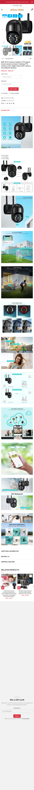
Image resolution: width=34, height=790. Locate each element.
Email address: (17, 708)
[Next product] (32, 58)
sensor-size (4, 73)
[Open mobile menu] (1, 9)
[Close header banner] (32, 2)
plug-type (3, 81)
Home (2, 58)
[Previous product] (29, 58)
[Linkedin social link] (19, 6)
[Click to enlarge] (4, 42)
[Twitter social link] (15, 6)
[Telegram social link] (21, 6)
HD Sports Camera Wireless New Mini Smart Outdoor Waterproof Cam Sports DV (25, 592)
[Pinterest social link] (17, 6)
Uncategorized (9, 58)
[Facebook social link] (13, 6)
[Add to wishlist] (14, 576)
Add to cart (13, 89)
